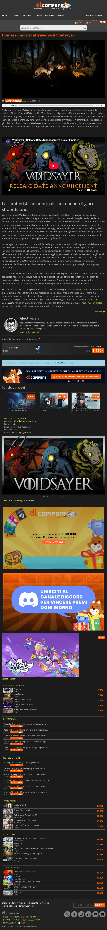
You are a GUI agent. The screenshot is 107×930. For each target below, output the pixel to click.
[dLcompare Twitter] (66, 914)
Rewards (38, 15)
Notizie (60, 15)
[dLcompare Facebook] (73, 914)
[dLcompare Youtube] (94, 914)
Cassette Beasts (76, 289)
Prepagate (15, 15)
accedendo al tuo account (62, 363)
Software (27, 15)
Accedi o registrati (94, 15)
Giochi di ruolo (20, 421)
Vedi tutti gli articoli (29, 332)
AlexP (25, 101)
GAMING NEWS (13, 100)
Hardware (49, 15)
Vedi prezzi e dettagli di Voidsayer (19, 500)
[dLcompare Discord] (102, 914)
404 (6, 351)
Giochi (4, 15)
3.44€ (97, 350)
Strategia (32, 421)
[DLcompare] (10, 912)
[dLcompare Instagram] (80, 914)
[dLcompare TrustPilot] (87, 914)
